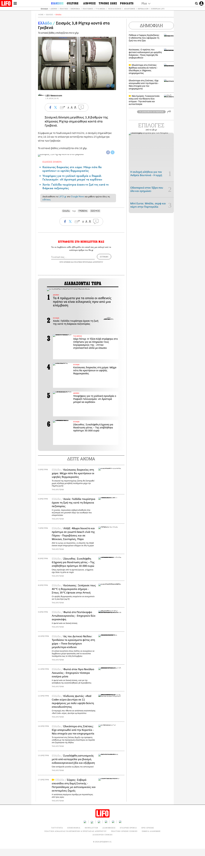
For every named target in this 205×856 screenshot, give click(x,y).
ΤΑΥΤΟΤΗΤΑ (57, 828)
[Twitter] (113, 86)
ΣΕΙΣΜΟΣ (95, 211)
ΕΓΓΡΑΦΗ (104, 256)
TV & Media (100, 9)
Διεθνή (53, 9)
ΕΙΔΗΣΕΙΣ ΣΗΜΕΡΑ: (52, 161)
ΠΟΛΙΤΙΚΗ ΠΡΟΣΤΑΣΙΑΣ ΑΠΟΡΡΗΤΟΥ (88, 262)
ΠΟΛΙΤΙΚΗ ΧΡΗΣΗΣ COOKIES (124, 831)
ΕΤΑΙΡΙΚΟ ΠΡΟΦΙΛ (128, 828)
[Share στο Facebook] (108, 152)
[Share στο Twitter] (113, 152)
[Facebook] (108, 86)
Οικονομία (75, 9)
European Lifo (157, 9)
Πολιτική (64, 9)
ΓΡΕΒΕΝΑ (82, 211)
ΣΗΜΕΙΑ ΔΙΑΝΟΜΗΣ (151, 831)
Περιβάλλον (143, 9)
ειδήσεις (46, 199)
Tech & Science (114, 9)
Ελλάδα (44, 9)
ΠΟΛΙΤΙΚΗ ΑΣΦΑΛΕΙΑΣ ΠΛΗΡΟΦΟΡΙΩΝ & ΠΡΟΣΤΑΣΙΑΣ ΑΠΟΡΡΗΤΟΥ (75, 831)
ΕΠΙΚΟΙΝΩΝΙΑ (73, 828)
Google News (77, 196)
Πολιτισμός (88, 9)
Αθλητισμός (129, 9)
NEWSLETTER (91, 828)
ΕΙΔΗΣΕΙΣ (49, 15)
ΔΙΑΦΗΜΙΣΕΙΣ (108, 828)
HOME (40, 15)
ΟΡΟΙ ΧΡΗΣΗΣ (64, 262)
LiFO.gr (62, 196)
